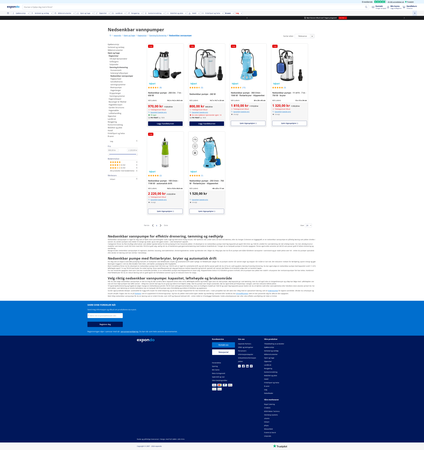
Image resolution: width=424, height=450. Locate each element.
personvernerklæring (129, 331)
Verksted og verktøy (116, 47)
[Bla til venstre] (133, 18)
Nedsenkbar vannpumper (121, 76)
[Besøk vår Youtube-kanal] (239, 367)
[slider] (109, 154)
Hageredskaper (115, 99)
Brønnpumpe (116, 87)
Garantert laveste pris (158, 112)
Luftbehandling (115, 113)
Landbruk (112, 119)
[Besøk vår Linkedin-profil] (247, 367)
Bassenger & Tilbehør (118, 102)
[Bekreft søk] (366, 7)
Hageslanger (115, 90)
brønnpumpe (273, 291)
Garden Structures (116, 107)
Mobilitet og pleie (115, 127)
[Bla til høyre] (291, 18)
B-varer (111, 136)
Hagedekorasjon (115, 104)
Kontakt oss (223, 345)
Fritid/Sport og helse (116, 133)
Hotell (110, 130)
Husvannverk (115, 70)
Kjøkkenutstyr (113, 44)
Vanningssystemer (117, 96)
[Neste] (161, 225)
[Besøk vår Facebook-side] (243, 367)
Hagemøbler (114, 110)
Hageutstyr (113, 56)
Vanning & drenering (119, 67)
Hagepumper (115, 79)
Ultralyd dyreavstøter (118, 59)
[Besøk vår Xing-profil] (251, 367)
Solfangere (114, 61)
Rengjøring (112, 122)
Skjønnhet (112, 116)
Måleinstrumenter (115, 50)
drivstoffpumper (242, 293)
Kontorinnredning (115, 125)
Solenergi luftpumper (119, 73)
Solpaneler (114, 64)
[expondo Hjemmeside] (110, 35)
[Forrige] (153, 225)
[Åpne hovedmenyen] (8, 13)
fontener (138, 293)
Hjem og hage (114, 53)
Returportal (223, 352)
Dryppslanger (115, 93)
